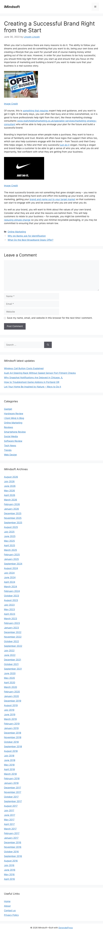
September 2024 (13, 563)
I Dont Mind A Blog (14, 418)
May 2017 (9, 819)
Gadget (8, 409)
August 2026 (11, 477)
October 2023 (11, 595)
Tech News (10, 445)
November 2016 (12, 847)
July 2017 (9, 810)
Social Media (11, 436)
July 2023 (9, 605)
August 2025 (11, 527)
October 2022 (11, 641)
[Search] (48, 345)
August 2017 (11, 806)
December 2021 (12, 659)
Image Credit (11, 103)
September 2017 (13, 801)
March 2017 (10, 828)
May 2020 (9, 678)
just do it (64, 145)
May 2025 (9, 541)
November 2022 (12, 636)
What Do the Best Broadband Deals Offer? (30, 240)
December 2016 (12, 842)
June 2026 (10, 486)
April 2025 (9, 545)
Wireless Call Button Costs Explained (24, 368)
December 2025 (12, 513)
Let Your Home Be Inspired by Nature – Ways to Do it (32, 386)
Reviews (8, 427)
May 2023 (9, 609)
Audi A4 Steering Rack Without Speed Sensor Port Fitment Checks (40, 373)
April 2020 (9, 682)
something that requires (35, 110)
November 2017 (12, 792)
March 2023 (10, 618)
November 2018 (12, 737)
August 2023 (11, 600)
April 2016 (9, 879)
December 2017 (12, 787)
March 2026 (10, 499)
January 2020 (11, 696)
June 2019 (9, 714)
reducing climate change (17, 220)
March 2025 (10, 550)
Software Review (13, 441)
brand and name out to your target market (52, 199)
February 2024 (12, 591)
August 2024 (11, 568)
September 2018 (13, 746)
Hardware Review (13, 413)
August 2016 (11, 860)
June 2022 (9, 655)
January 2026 (11, 509)
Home (7, 901)
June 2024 (10, 577)
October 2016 (11, 851)
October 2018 (11, 742)
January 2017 (11, 838)
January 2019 (11, 728)
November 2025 (12, 518)
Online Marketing (17, 231)
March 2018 (10, 774)
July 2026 (9, 481)
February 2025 (12, 554)
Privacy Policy (11, 915)
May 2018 (9, 764)
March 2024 (10, 586)
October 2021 (11, 664)
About (7, 906)
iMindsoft (12, 7)
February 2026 (12, 504)
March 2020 (10, 687)
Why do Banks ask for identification (27, 236)
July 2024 (9, 573)
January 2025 (11, 559)
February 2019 (12, 723)
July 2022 (9, 650)
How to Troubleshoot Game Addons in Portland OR (31, 382)
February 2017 (11, 833)
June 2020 (10, 673)
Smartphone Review (15, 432)
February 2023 (12, 623)
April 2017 (9, 824)
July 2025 (9, 531)
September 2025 (13, 522)
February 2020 (12, 691)
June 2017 (9, 815)
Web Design (10, 454)
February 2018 (11, 778)
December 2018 (12, 732)
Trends (8, 450)
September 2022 (13, 646)
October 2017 (11, 796)
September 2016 (13, 856)
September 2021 (13, 668)
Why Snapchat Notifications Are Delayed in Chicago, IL (33, 377)
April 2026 (9, 495)
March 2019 (10, 719)
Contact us (10, 910)
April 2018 (9, 769)
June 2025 (9, 536)
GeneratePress (65, 927)
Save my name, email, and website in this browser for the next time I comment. (50, 318)
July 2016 (9, 865)
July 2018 (9, 755)
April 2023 (9, 614)
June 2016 (9, 870)
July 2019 (9, 710)
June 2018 (9, 760)
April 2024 (9, 582)
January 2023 (11, 627)
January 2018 (11, 783)
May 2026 (9, 490)
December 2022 (12, 632)
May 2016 (9, 874)
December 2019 (12, 700)
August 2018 (11, 751)
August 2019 (11, 705)
